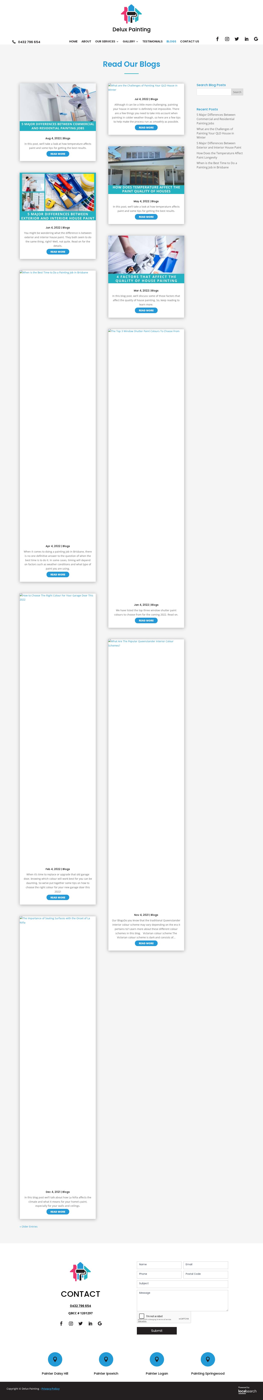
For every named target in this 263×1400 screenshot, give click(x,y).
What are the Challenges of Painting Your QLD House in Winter (215, 133)
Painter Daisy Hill (55, 1373)
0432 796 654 (80, 1306)
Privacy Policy (51, 1389)
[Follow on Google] (256, 39)
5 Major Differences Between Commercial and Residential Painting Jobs (216, 119)
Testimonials (152, 41)
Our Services (105, 41)
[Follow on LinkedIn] (246, 39)
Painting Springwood (208, 1373)
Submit (156, 1330)
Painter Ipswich (106, 1373)
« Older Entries (29, 1226)
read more (57, 153)
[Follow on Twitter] (237, 39)
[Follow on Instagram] (227, 39)
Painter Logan (157, 1373)
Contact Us (189, 41)
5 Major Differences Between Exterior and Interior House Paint (219, 145)
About (86, 41)
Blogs (171, 41)
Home (73, 41)
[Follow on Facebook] (217, 39)
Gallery (129, 41)
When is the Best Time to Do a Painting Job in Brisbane (217, 165)
